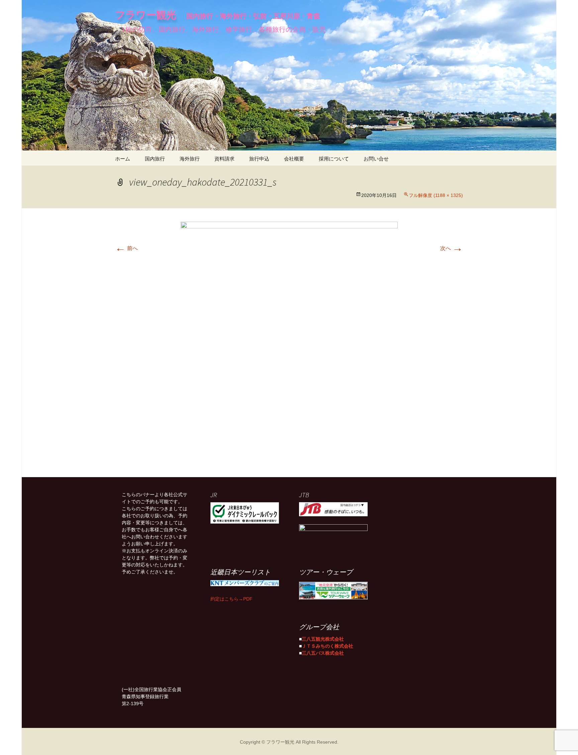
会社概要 (294, 157)
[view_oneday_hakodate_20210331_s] (289, 342)
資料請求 (224, 157)
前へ (126, 247)
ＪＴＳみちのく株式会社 (327, 645)
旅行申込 (259, 157)
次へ (451, 247)
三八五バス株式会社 (323, 652)
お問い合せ (376, 157)
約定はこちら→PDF (231, 598)
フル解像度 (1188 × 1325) (436, 194)
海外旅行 (190, 157)
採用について (334, 157)
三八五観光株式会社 (323, 638)
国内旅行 (155, 157)
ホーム (122, 157)
